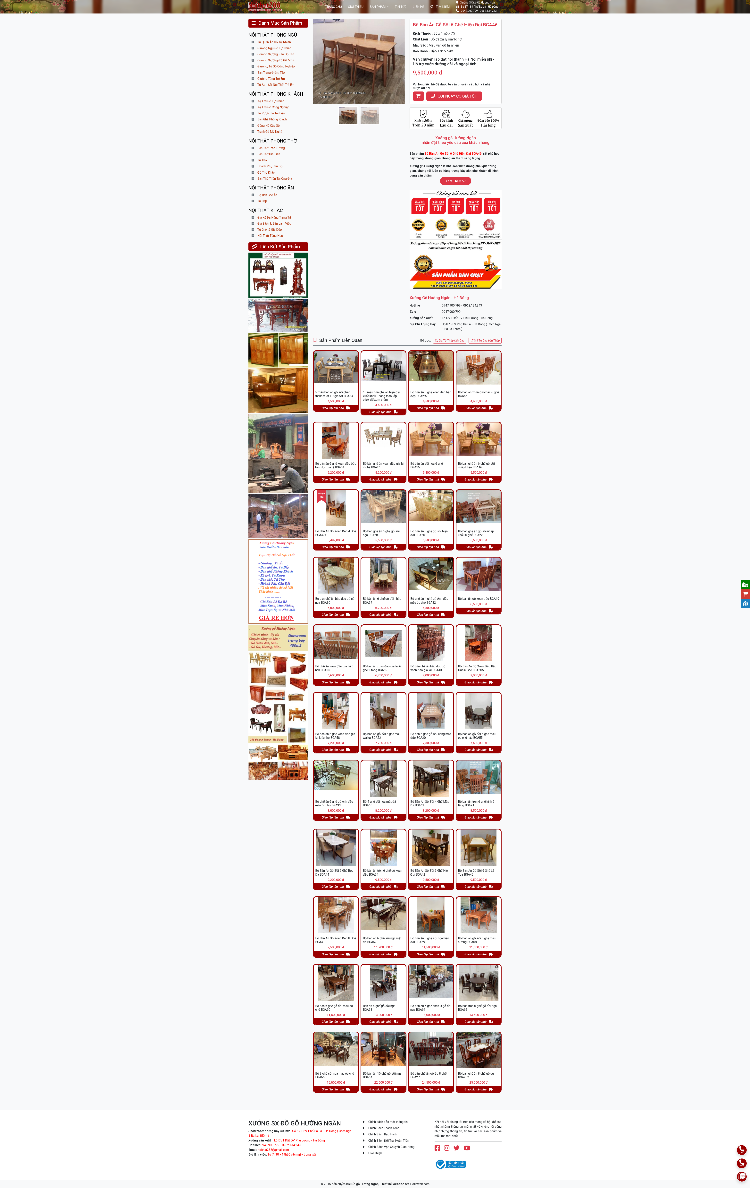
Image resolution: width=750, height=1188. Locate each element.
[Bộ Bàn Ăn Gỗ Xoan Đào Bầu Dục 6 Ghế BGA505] (478, 643)
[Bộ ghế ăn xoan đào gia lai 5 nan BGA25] (336, 643)
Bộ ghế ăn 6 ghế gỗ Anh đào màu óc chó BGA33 (334, 803)
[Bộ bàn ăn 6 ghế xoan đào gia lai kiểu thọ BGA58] (336, 711)
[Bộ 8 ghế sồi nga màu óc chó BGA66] (336, 1050)
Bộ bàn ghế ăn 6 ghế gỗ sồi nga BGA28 (381, 533)
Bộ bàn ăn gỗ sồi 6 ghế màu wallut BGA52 (381, 736)
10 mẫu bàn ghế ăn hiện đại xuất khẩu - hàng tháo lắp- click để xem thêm (381, 396)
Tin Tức (400, 6)
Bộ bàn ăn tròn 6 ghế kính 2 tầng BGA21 (476, 803)
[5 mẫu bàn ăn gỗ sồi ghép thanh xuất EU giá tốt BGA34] (336, 369)
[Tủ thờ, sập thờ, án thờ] (278, 315)
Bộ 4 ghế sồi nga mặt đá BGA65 (379, 803)
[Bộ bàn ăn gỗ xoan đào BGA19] (478, 576)
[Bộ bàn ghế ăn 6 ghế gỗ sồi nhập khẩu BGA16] (478, 440)
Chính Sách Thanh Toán (383, 1128)
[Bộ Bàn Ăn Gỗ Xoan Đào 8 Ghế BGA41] (336, 915)
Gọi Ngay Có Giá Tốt (457, 96)
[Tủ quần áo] (278, 350)
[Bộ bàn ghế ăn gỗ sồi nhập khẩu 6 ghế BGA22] (478, 508)
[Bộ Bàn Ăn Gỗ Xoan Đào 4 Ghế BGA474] (336, 508)
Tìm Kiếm (442, 6)
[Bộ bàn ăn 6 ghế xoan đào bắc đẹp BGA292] (431, 369)
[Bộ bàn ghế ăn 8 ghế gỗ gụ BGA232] (478, 1050)
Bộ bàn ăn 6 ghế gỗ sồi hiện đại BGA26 (429, 533)
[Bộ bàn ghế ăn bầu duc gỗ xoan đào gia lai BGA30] (431, 643)
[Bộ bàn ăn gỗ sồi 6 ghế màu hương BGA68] (478, 915)
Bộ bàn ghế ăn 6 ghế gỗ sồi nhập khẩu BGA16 (476, 465)
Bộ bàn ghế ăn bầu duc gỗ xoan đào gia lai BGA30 (427, 668)
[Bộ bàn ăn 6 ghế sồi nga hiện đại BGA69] (431, 915)
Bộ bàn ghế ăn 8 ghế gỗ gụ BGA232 (476, 1075)
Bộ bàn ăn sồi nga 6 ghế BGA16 (426, 465)
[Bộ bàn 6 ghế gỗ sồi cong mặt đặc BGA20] (431, 711)
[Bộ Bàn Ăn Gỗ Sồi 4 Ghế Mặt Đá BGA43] (431, 778)
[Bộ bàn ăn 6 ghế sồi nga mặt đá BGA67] (383, 915)
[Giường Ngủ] (278, 390)
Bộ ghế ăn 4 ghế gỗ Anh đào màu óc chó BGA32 (429, 600)
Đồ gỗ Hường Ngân (365, 1184)
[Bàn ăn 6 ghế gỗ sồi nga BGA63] (383, 983)
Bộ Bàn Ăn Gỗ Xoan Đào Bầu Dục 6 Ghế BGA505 (477, 668)
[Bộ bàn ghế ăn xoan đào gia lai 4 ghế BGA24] (383, 440)
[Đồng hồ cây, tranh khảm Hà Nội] (278, 275)
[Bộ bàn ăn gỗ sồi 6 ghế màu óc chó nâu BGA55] (478, 711)
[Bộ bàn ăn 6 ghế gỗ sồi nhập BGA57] (383, 576)
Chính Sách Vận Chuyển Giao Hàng (391, 1147)
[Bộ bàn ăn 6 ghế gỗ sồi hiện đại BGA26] (431, 508)
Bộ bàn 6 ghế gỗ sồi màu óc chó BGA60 (334, 1007)
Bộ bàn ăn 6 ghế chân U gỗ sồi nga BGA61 (430, 1007)
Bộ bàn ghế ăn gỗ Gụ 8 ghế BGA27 (428, 1075)
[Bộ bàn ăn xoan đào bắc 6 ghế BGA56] (478, 369)
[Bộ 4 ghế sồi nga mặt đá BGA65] (383, 778)
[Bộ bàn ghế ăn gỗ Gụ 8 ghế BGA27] (431, 1050)
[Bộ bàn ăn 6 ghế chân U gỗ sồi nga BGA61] (431, 983)
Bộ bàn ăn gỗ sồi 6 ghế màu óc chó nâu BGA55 (477, 736)
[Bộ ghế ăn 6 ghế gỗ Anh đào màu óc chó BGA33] (336, 778)
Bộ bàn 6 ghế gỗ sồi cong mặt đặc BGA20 (430, 736)
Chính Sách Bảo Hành (382, 1134)
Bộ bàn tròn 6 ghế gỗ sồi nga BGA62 (477, 1007)
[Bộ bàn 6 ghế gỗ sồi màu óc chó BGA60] (336, 983)
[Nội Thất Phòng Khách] (278, 761)
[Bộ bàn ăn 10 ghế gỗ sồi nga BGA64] (383, 1050)
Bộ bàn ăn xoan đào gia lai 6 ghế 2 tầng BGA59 (382, 668)
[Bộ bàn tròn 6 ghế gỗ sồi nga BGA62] (478, 983)
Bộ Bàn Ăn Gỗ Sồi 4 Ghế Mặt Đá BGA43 (429, 803)
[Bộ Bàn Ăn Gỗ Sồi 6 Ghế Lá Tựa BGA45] (478, 847)
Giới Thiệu (355, 6)
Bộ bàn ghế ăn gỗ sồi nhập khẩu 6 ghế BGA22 (476, 533)
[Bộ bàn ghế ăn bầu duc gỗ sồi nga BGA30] (336, 576)
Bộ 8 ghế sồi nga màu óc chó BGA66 (334, 1075)
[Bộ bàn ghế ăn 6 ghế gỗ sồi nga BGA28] (383, 508)
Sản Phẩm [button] (378, 6)
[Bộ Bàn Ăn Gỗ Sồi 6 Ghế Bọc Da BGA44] (336, 847)
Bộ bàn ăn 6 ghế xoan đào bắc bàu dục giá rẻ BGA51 (335, 465)
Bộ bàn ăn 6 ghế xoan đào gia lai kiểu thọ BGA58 (335, 736)
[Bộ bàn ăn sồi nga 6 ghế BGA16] (431, 440)
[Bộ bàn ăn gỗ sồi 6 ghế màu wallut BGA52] (383, 711)
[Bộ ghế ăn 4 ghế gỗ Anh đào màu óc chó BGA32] (431, 576)
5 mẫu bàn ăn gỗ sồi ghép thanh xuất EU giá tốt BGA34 (334, 394)
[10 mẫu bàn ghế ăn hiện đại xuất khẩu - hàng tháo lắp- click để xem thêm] (383, 369)
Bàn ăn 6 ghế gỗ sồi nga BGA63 (379, 1007)
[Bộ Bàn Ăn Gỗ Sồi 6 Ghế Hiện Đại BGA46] (267, 6)
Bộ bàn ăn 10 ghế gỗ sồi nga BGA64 (382, 1075)
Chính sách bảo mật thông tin (388, 1122)
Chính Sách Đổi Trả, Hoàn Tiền (388, 1140)
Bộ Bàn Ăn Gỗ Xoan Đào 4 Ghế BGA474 (335, 533)
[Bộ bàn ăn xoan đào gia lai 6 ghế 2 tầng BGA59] (383, 643)
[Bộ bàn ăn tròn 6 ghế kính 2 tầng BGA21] (478, 778)
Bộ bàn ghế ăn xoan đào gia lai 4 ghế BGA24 (383, 465)
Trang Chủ (333, 6)
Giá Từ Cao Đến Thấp (486, 340)
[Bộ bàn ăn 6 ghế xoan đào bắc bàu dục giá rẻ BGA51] (336, 440)
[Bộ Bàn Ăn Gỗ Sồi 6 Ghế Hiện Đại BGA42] (431, 847)
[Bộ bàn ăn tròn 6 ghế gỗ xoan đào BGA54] (383, 847)
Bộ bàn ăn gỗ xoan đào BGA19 (478, 599)
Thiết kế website (392, 1184)
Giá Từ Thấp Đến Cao (451, 340)
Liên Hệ (418, 6)
